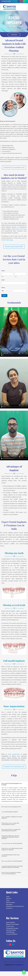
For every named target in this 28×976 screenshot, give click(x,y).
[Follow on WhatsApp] (24, 1)
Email (3, 280)
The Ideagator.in (18, 964)
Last (16, 276)
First (3, 276)
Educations (9, 904)
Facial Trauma (10, 926)
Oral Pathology (10, 932)
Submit (4, 295)
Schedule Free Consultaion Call (14, 906)
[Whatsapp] (24, 972)
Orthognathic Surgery (12, 928)
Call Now (14, 34)
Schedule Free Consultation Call (14, 167)
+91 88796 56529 (6, 1)
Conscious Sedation (11, 934)
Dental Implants (10, 922)
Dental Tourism (10, 902)
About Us (8, 898)
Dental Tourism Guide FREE (14, 246)
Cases (7, 900)
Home (8, 896)
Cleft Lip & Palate (11, 930)
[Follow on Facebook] (18, 1)
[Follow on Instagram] (21, 1)
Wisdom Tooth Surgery (12, 924)
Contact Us (9, 908)
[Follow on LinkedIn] (13, 944)
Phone (3, 287)
